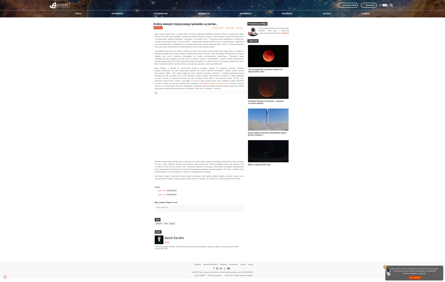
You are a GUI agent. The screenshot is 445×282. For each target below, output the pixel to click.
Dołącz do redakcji (348, 5)
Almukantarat (233, 264)
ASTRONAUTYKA (161, 14)
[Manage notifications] (5, 277)
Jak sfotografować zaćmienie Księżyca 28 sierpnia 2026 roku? (265, 70)
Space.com (162, 191)
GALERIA (327, 14)
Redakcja (198, 264)
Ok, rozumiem (415, 278)
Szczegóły (422, 273)
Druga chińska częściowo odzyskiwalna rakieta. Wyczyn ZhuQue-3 (267, 134)
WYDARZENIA (246, 14)
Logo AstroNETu (199, 275)
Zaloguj (250, 264)
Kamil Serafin (229, 28)
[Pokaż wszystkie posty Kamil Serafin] (159, 239)
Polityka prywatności (215, 275)
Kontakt (243, 264)
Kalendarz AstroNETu (210, 264)
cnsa (166, 223)
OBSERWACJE (204, 14)
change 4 (159, 223)
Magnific (250, 275)
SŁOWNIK (365, 14)
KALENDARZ (287, 14)
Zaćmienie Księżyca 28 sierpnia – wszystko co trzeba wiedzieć (265, 102)
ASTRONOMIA (117, 14)
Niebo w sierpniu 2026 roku (259, 164)
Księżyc (172, 223)
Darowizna (223, 264)
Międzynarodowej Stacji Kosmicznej (215, 83)
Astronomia (158, 28)
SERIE (78, 14)
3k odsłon (239, 28)
